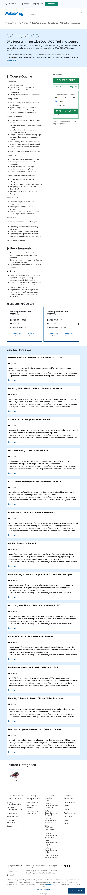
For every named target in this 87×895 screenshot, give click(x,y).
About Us (76, 23)
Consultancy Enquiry (32, 807)
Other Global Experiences (51, 856)
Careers (68, 816)
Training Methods (11, 821)
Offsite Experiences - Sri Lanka (52, 813)
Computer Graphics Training (23, 35)
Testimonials (70, 813)
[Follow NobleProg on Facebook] (68, 866)
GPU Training (39, 35)
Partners (68, 806)
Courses (8, 23)
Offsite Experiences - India (52, 850)
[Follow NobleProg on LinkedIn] (65, 866)
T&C (66, 824)
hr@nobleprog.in (51, 884)
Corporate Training (20, 23)
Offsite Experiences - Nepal (52, 843)
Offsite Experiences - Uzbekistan (52, 828)
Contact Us (51, 4)
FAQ (66, 820)
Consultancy (53, 23)
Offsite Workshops (38, 23)
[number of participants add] (75, 97)
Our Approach (33, 798)
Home (9, 35)
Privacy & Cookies (43, 890)
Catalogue (12, 813)
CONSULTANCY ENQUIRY (66, 86)
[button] (77, 324)
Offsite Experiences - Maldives (52, 805)
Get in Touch (76, 890)
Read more (11, 60)
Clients (67, 809)
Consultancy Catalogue (32, 812)
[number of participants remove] (57, 97)
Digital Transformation (14, 803)
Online (60, 101)
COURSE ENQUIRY (66, 80)
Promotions (12, 817)
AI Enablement (66, 23)
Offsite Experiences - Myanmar (52, 835)
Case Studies (32, 802)
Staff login (43, 894)
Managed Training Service (15, 808)
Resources (12, 826)
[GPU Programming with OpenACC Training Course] (16, 13)
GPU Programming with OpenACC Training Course (26, 37)
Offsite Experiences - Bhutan (52, 820)
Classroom (62, 105)
